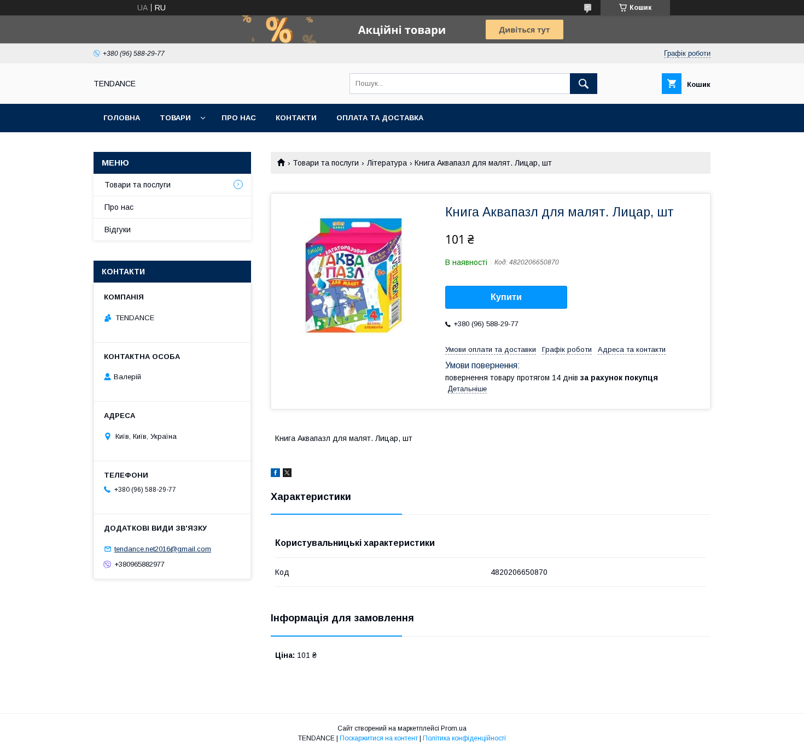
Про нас (239, 118)
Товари (175, 118)
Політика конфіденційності (464, 738)
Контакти (296, 118)
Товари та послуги (326, 162)
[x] (287, 474)
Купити (506, 297)
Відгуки (117, 229)
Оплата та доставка (379, 118)
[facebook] (275, 474)
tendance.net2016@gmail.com (162, 549)
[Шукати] (583, 83)
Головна (121, 118)
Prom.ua (454, 728)
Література (387, 162)
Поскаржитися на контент (379, 738)
